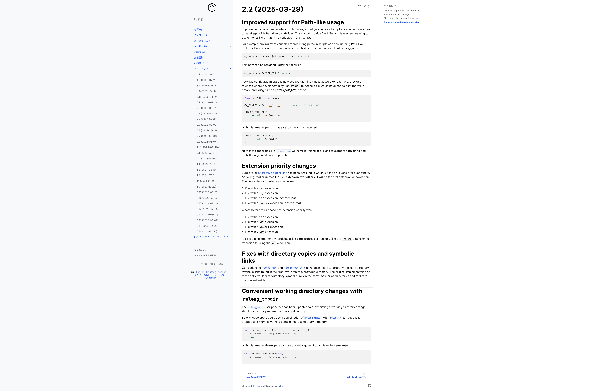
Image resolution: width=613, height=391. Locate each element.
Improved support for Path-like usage (402, 10)
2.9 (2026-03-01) (207, 108)
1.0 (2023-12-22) (206, 186)
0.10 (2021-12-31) (207, 231)
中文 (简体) (218, 274)
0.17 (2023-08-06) (208, 192)
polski (206, 274)
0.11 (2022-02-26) (207, 225)
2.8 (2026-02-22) (207, 113)
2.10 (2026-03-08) (208, 102)
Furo (282, 386)
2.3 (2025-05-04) (207, 141)
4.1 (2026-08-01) (206, 74)
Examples (199, 51)
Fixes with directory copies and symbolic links (407, 18)
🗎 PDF (204, 263)
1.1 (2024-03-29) (206, 180)
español (222, 271)
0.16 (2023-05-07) (208, 197)
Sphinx (256, 386)
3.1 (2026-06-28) (207, 85)
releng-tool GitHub (205, 255)
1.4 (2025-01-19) (206, 164)
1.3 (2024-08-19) (207, 169)
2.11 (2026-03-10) (207, 96)
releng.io (199, 249)
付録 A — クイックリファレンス (211, 237)
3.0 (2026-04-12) (207, 91)
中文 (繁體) (210, 277)
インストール (201, 35)
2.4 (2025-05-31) (207, 136)
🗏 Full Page (216, 263)
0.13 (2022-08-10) (207, 214)
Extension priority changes (397, 14)
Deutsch (211, 271)
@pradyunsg (271, 386)
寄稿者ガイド (201, 63)
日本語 (197, 274)
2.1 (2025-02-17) (206, 152)
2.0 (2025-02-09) (207, 158)
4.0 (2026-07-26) (207, 79)
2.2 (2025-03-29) (208, 147)
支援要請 (199, 57)
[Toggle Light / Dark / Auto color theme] (369, 6)
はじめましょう (202, 40)
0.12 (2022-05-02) (207, 220)
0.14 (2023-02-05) (208, 208)
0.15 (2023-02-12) (207, 203)
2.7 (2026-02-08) (207, 119)
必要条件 (199, 29)
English (200, 271)
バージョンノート (203, 68)
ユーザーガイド (202, 46)
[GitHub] (369, 386)
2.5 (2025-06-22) (207, 130)
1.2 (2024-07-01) (206, 175)
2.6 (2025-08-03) (207, 124)
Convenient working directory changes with (414, 22)
